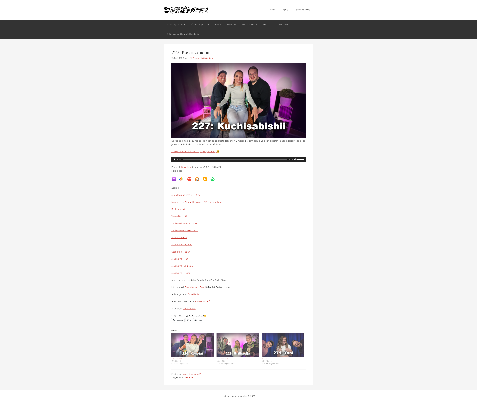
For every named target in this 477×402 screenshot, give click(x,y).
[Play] (174, 159)
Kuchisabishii (178, 209)
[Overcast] (198, 179)
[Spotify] (214, 179)
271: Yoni (265, 358)
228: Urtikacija (222, 358)
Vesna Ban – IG (179, 216)
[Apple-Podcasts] (175, 179)
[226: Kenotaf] (192, 345)
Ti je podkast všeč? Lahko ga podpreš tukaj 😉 (195, 151)
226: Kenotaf (176, 358)
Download (186, 167)
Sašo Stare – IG (179, 237)
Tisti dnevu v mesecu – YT (184, 230)
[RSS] (206, 179)
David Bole (193, 294)
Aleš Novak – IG (179, 259)
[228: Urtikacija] (238, 345)
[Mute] (295, 159)
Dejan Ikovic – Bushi (195, 287)
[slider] (300, 159)
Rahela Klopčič (202, 301)
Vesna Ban (189, 377)
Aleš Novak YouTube (182, 266)
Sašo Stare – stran (180, 251)
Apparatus (186, 10)
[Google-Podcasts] (183, 179)
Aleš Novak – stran (181, 273)
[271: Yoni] (283, 345)
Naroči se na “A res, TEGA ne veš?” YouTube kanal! (197, 202)
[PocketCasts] (191, 179)
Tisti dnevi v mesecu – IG (184, 223)
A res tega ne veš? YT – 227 (185, 195)
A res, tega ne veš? (192, 374)
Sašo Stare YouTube (181, 244)
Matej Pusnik (189, 308)
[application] (238, 159)
